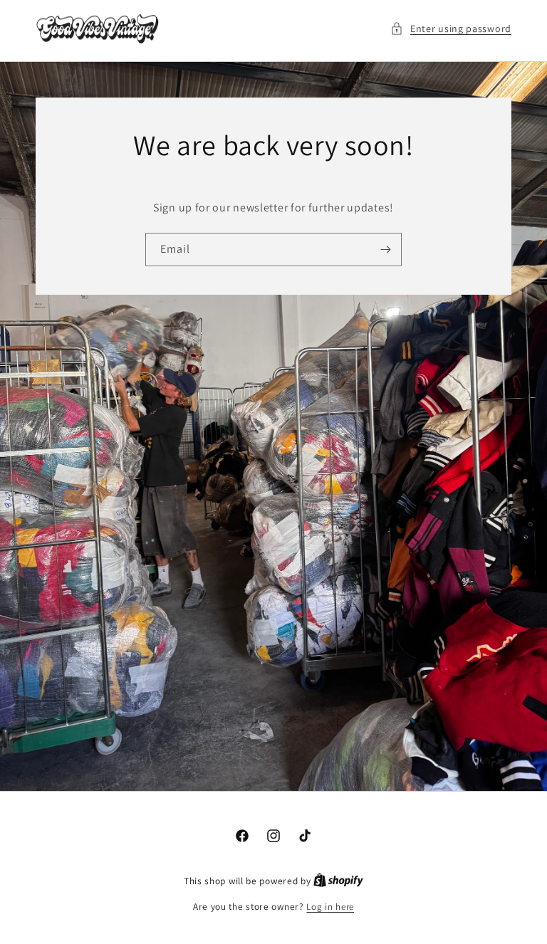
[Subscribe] (385, 249)
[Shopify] (338, 881)
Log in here (330, 907)
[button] (450, 29)
